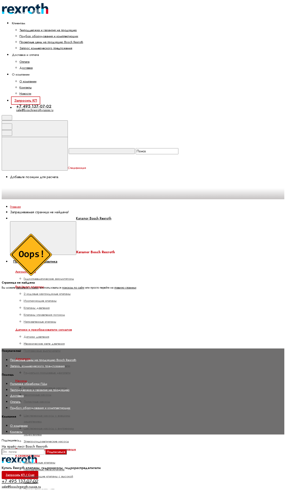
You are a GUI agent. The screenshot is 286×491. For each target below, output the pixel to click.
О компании (27, 81)
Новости (25, 93)
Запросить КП (25, 100)
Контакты (25, 87)
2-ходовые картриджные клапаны (47, 294)
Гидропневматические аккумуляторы (49, 278)
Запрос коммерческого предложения (45, 48)
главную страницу (125, 287)
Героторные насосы (37, 394)
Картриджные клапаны (39, 462)
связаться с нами (27, 287)
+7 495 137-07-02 (34, 106)
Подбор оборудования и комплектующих (48, 36)
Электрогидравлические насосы (46, 441)
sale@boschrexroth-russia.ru (34, 110)
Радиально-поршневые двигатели (47, 372)
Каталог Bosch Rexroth (93, 218)
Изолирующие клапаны (40, 300)
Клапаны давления (37, 308)
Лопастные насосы (37, 401)
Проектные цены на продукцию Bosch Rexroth (51, 42)
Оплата (24, 61)
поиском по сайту (73, 287)
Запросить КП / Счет (20, 475)
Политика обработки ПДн (28, 383)
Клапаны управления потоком (44, 314)
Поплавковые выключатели (42, 350)
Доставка (26, 68)
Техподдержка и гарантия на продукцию (48, 30)
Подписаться (56, 452)
